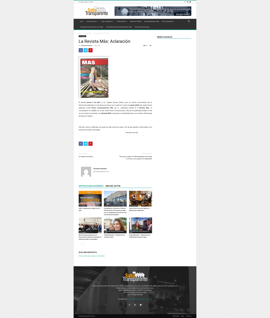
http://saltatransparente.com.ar (101, 171)
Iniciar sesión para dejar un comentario (92, 256)
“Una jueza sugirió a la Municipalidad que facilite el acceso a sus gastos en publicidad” (135, 158)
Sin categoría (88, 33)
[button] (188, 21)
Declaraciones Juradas (142, 27)
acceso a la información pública (113, 205)
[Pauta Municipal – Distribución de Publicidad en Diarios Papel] (140, 225)
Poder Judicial (121, 21)
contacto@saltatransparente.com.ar (139, 299)
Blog (182, 316)
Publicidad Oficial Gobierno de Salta (91, 27)
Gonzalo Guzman (86, 45)
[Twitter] (190, 1)
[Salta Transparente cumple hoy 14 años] (90, 199)
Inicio (81, 21)
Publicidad (176, 316)
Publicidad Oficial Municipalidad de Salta (119, 27)
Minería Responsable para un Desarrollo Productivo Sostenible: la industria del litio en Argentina (90, 237)
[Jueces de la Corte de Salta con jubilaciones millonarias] (140, 199)
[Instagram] (187, 1)
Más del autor (113, 186)
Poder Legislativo (106, 21)
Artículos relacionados (91, 186)
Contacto (188, 316)
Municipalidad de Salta (151, 21)
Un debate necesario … (86, 156)
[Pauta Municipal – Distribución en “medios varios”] (115, 225)
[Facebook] (185, 1)
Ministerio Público (135, 21)
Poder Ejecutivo (91, 21)
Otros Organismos (168, 21)
